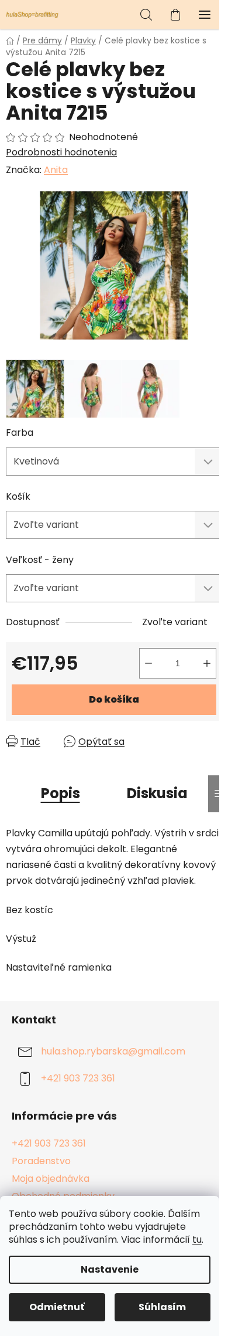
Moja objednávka (50, 1178)
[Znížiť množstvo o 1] (148, 663)
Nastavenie (110, 1269)
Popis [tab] (60, 793)
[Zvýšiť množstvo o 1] (207, 663)
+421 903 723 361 (78, 1078)
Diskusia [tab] (157, 793)
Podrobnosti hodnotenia (61, 152)
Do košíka (114, 699)
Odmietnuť (56, 1307)
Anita (56, 170)
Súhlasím (162, 1307)
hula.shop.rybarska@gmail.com (113, 1051)
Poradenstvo (41, 1161)
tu (197, 1239)
